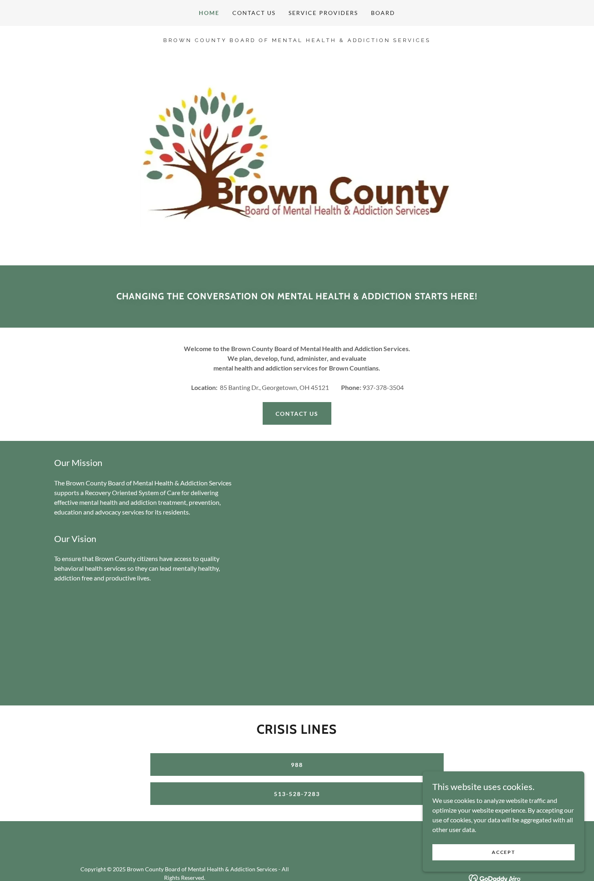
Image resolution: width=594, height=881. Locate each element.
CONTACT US (297, 413)
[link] (296, 39)
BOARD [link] (383, 12)
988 (297, 764)
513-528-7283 (297, 793)
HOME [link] (209, 12)
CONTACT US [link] (254, 12)
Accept (503, 852)
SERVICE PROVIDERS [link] (323, 12)
